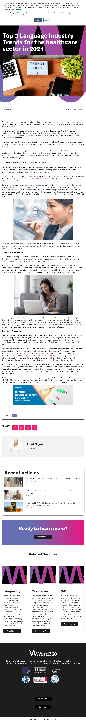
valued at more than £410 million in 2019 (30, 178)
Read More (11, 631)
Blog (14, 415)
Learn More (42, 537)
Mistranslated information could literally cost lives (34, 355)
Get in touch (43, 707)
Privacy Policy (43, 698)
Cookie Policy (16, 9)
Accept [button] (38, 20)
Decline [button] (47, 20)
